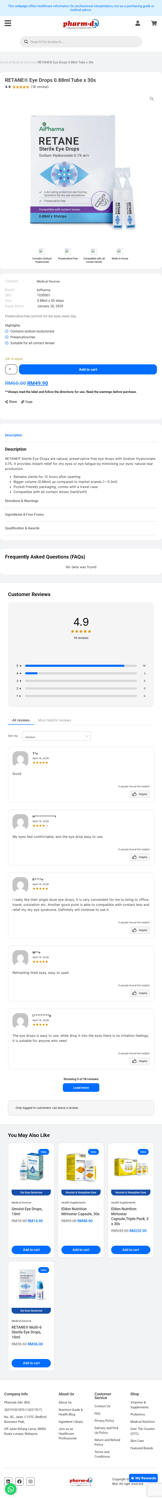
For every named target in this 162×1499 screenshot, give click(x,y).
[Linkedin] (8, 1482)
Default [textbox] (30, 737)
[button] (11, 401)
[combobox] (56, 735)
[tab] (81, 435)
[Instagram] (31, 1482)
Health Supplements (73, 1202)
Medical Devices (23, 62)
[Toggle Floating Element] (10, 1489)
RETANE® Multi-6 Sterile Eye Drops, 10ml (27, 1332)
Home (4, 62)
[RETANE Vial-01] (81, 169)
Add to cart (88, 369)
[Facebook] (19, 1482)
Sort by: (21, 736)
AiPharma (43, 290)
